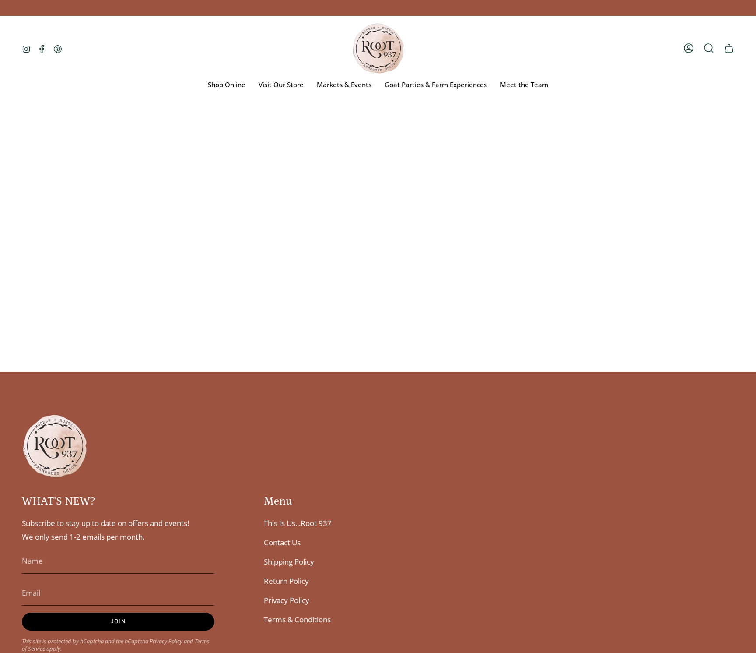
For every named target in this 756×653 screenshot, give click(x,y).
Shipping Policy (289, 562)
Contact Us (282, 542)
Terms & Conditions (297, 619)
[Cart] (729, 48)
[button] (709, 48)
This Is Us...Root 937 (298, 523)
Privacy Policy (166, 641)
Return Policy (286, 581)
